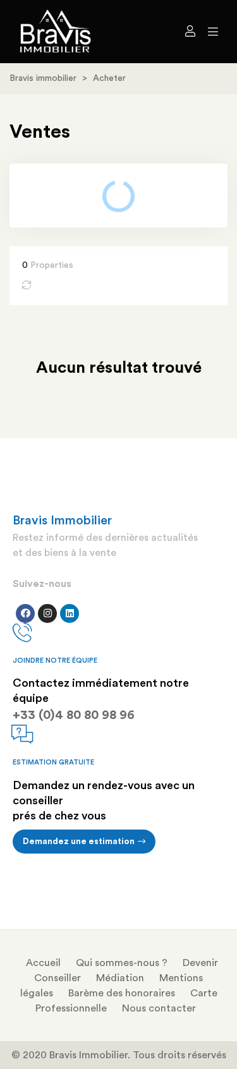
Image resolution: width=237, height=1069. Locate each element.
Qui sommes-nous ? (121, 963)
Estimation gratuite (53, 762)
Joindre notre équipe (55, 660)
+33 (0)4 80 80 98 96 (74, 715)
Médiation (120, 978)
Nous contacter (159, 1008)
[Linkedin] (69, 613)
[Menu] (210, 31)
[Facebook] (25, 613)
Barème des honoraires (121, 993)
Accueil (43, 963)
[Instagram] (47, 613)
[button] (84, 842)
